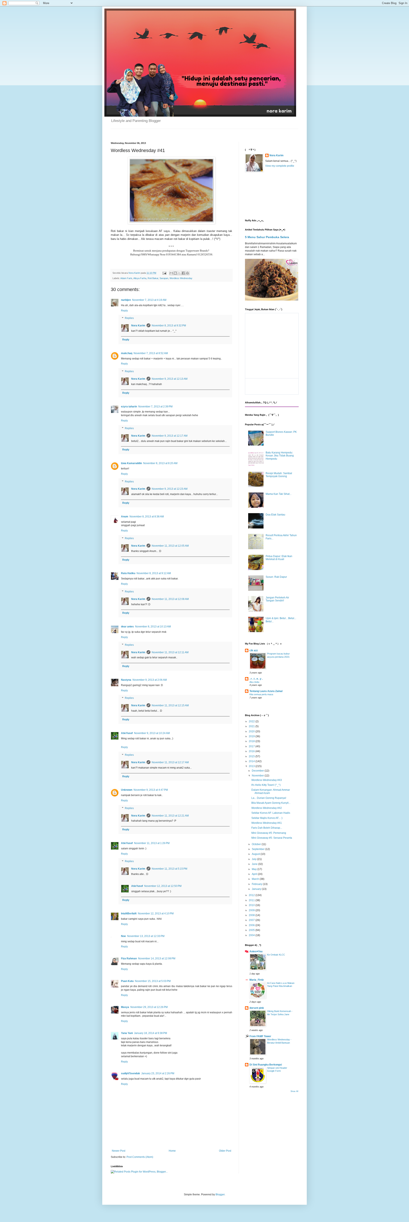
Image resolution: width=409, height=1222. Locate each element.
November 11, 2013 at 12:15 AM (170, 705)
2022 (252, 721)
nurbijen (126, 299)
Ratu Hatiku (128, 573)
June (255, 864)
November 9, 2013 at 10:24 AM (152, 733)
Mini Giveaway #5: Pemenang (268, 832)
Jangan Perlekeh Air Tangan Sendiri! (277, 599)
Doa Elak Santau (275, 514)
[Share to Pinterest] (187, 273)
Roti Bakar (153, 278)
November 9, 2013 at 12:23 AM (169, 488)
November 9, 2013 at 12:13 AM (169, 378)
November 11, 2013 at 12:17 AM (170, 762)
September (258, 849)
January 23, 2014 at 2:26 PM (157, 1073)
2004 (252, 935)
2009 (252, 910)
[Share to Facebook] (183, 273)
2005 (252, 930)
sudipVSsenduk (130, 1073)
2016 (252, 751)
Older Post (225, 1150)
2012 (252, 895)
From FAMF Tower (260, 1036)
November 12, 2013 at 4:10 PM (156, 913)
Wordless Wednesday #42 (266, 807)
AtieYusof (127, 733)
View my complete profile (279, 165)
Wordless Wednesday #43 (266, 780)
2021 (252, 726)
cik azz (253, 650)
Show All (294, 1091)
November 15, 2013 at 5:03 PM (153, 981)
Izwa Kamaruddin (131, 463)
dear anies (127, 626)
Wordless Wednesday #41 (266, 822)
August (256, 854)
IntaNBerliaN (129, 913)
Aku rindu (254, 682)
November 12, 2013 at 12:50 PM (162, 886)
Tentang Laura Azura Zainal (265, 691)
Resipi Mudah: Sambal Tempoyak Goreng (279, 475)
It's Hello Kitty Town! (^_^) (266, 784)
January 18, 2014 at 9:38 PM (150, 1033)
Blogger (220, 1194)
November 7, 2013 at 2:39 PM (155, 406)
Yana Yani (127, 1033)
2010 (252, 905)
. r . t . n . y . (256, 678)
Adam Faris (126, 278)
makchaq (126, 353)
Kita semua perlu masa (261, 694)
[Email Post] (164, 273)
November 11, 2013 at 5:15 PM (169, 868)
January (257, 889)
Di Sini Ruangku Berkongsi (265, 1064)
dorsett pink (256, 1007)
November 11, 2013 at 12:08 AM (170, 599)
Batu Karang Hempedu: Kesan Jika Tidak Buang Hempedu (280, 455)
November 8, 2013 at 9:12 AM (154, 573)
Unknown (126, 789)
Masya (125, 1007)
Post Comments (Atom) (140, 1156)
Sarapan (164, 278)
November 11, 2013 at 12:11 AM (170, 652)
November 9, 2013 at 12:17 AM (169, 435)
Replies (129, 318)
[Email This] (171, 273)
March (256, 878)
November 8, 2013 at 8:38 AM (147, 516)
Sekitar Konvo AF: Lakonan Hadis (270, 812)
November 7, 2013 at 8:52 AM (151, 353)
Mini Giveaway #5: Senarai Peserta (271, 837)
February (257, 884)
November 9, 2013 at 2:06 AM (149, 679)
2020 (252, 731)
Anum (124, 516)
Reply (124, 310)
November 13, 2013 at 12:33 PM (145, 936)
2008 (252, 915)
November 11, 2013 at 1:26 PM (152, 843)
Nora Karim (138, 325)
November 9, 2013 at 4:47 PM (151, 789)
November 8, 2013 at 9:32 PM (169, 325)
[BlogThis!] (175, 273)
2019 (252, 736)
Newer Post (118, 1150)
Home (172, 1150)
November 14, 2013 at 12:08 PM (156, 958)
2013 (252, 766)
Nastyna (126, 679)
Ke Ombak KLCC (276, 954)
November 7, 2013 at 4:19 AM (149, 299)
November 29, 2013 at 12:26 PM (149, 1007)
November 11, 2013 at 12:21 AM (170, 815)
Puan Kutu (127, 981)
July (254, 859)
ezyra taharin (129, 406)
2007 (252, 920)
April (255, 874)
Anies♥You (255, 951)
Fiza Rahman (129, 958)
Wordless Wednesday (181, 278)
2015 (252, 756)
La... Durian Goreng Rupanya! (268, 797)
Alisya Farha (139, 278)
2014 (252, 761)
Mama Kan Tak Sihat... (278, 493)
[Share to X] (179, 273)
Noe (123, 936)
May (254, 869)
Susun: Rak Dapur (276, 576)
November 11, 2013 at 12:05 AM (170, 545)
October (257, 844)
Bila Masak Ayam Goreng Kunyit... (270, 802)
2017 (252, 746)
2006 (252, 925)
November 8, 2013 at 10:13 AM (153, 626)
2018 (252, 741)
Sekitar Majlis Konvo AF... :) (266, 818)
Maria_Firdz (256, 979)
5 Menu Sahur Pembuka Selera (267, 237)
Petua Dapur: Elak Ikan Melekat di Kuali (279, 558)
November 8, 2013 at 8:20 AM (160, 463)
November (258, 775)
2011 (252, 900)
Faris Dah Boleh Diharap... (266, 827)
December (258, 770)
